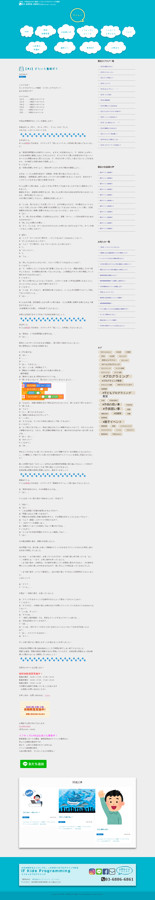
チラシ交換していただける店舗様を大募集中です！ (114, 309)
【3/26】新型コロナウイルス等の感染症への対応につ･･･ (116, 264)
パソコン (118, 430)
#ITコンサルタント (106, 352)
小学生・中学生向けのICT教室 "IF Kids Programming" (75, 894)
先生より (22, 76)
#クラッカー (124, 360)
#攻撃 (128, 409)
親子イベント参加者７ (106, 223)
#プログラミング (116, 376)
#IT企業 (118, 352)
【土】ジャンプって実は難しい (109, 133)
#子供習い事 (111, 409)
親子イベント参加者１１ (107, 200)
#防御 (113, 426)
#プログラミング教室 (112, 381)
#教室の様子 (104, 413)
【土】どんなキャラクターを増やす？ (110, 111)
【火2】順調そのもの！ (106, 66)
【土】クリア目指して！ (107, 77)
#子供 (102, 400)
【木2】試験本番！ (105, 100)
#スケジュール (105, 372)
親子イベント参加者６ (106, 228)
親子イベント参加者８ (106, 217)
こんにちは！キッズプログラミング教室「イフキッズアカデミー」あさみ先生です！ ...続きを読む (74, 827)
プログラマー (130, 430)
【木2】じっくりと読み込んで (108, 117)
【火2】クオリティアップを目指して (110, 145)
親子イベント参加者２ (106, 189)
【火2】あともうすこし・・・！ (109, 89)
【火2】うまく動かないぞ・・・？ (109, 122)
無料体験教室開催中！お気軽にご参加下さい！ (113, 280)
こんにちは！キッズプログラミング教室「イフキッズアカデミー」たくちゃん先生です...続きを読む (38, 823)
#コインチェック (106, 368)
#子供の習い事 (111, 404)
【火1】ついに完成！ (106, 94)
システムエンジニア (126, 426)
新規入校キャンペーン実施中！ (109, 320)
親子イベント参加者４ (106, 178)
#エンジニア (122, 356)
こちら (47, 695)
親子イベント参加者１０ (107, 206)
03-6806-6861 (31, 4)
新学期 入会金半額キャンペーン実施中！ (111, 297)
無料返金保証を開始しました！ (109, 275)
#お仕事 (112, 356)
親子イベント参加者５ (106, 172)
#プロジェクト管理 (106, 384)
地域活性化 (104, 434)
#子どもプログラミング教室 (117, 393)
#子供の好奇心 (113, 400)
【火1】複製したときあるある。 (109, 105)
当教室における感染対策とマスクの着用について (114, 253)
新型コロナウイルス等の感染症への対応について (114, 269)
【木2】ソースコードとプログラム (109, 247)
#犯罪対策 (104, 417)
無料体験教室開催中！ (106, 303)
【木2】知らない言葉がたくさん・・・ (111, 139)
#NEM (103, 356)
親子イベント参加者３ (106, 183)
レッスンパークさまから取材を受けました (112, 258)
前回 (27, 143)
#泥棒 (128, 413)
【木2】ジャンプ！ (105, 83)
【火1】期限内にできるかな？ (108, 128)
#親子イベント (112, 421)
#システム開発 (120, 368)
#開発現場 (104, 426)
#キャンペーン (108, 360)
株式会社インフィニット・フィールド (45, 879)
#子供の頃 (129, 405)
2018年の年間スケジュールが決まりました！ (112, 325)
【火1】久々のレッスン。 (107, 72)
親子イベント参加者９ (106, 211)
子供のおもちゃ (117, 434)
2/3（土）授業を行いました (108, 314)
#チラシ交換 (117, 372)
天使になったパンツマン (107, 292)
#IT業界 (128, 352)
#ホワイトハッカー (125, 385)
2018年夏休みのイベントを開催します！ (111, 286)
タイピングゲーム (106, 430)
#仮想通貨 (104, 389)
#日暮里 (117, 413)
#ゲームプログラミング (111, 364)
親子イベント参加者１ (106, 195)
